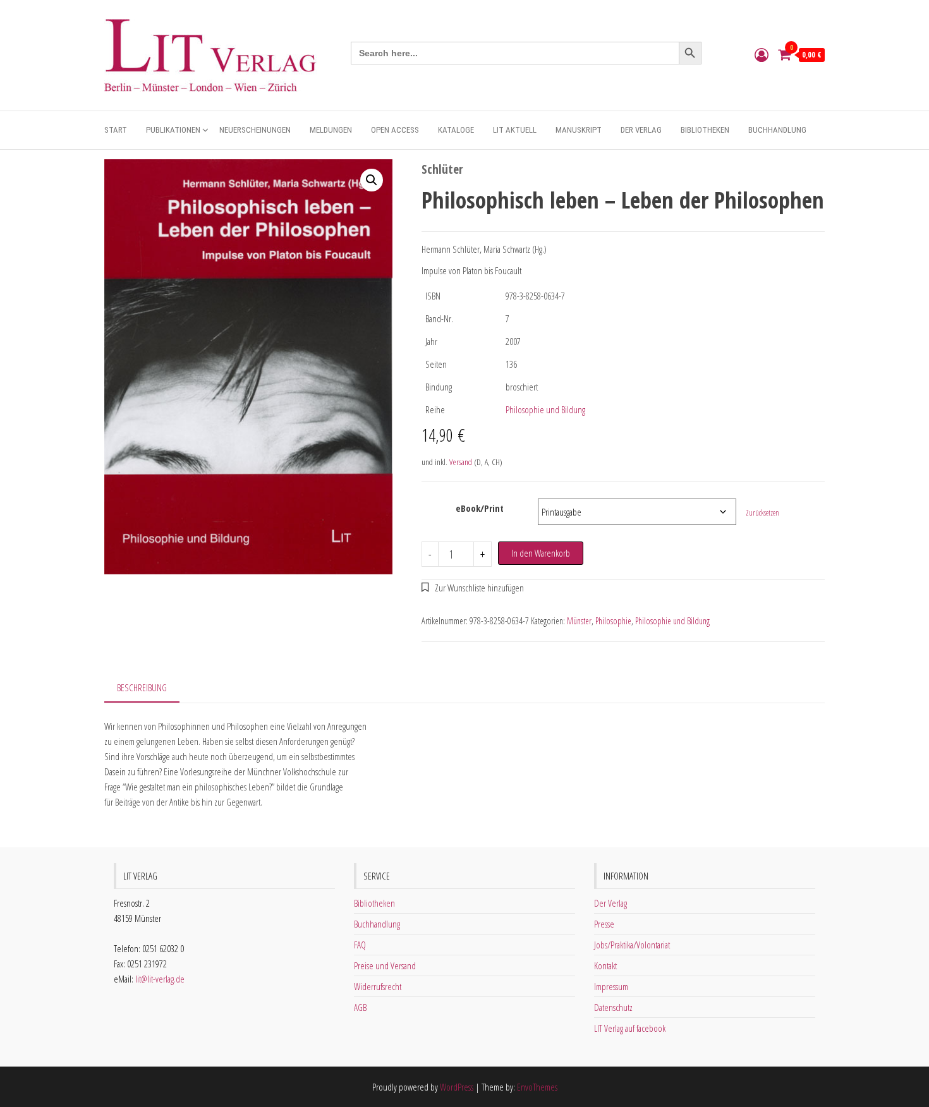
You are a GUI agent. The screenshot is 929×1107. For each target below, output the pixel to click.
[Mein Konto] (761, 54)
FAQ (360, 944)
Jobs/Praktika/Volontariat (632, 944)
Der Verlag (641, 130)
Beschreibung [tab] (142, 687)
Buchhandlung (777, 130)
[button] (371, 180)
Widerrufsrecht (377, 986)
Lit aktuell (515, 130)
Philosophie (613, 621)
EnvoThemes (537, 1086)
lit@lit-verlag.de (160, 978)
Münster (579, 621)
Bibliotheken (705, 130)
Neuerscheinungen (255, 130)
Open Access (395, 130)
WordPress (456, 1086)
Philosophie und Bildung (545, 409)
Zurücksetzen (762, 512)
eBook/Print (480, 508)
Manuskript (579, 130)
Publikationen (173, 130)
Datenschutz (613, 1007)
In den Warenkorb (540, 553)
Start (115, 130)
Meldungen (331, 130)
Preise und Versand (385, 965)
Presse (604, 923)
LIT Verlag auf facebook (629, 1028)
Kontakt (605, 965)
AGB (360, 1007)
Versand (460, 462)
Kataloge (456, 130)
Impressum (611, 986)
